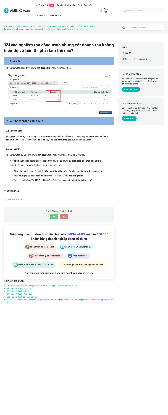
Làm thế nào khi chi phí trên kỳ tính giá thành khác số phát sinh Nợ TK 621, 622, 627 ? (44, 285)
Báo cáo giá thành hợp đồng (19, 288)
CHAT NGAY (129, 119)
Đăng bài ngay (131, 89)
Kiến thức (40, 15)
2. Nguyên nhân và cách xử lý (135, 59)
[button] (59, 61)
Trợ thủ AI (46, 5)
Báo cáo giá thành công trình (19, 294)
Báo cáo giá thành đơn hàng (19, 291)
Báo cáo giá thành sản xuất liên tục (22, 297)
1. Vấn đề (127, 53)
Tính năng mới (85, 5)
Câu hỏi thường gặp (66, 5)
